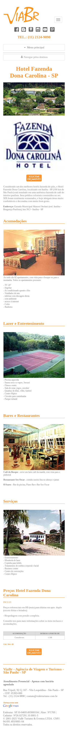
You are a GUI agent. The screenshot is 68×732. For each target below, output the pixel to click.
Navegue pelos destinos (35, 57)
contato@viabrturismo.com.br (42, 696)
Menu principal (35, 47)
